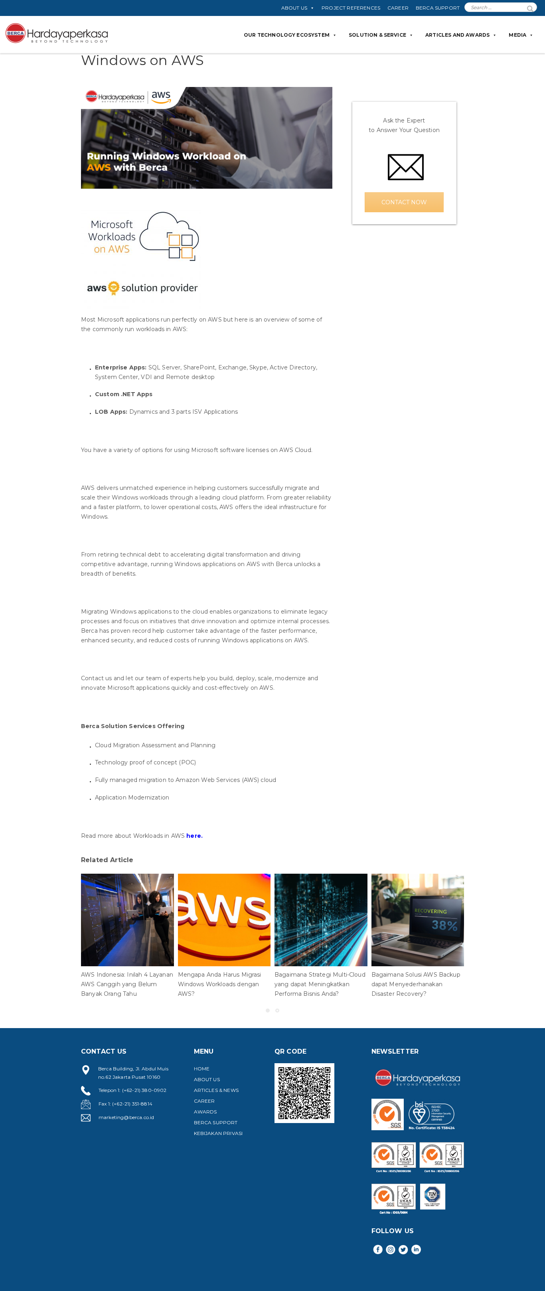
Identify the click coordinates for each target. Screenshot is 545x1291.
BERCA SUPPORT (438, 8)
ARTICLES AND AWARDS (457, 35)
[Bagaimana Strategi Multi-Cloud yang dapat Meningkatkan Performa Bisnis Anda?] (320, 920)
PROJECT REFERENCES (351, 8)
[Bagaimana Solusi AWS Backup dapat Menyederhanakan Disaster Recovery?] (417, 920)
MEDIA (517, 35)
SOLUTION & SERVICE (377, 35)
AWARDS (205, 1112)
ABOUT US (294, 8)
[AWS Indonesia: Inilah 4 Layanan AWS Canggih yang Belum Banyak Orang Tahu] (127, 920)
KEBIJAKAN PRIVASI (218, 1133)
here (193, 835)
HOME (202, 1069)
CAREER (398, 8)
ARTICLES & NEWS (216, 1090)
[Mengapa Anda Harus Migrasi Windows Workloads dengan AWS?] (224, 920)
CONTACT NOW (404, 202)
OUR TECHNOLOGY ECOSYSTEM (287, 35)
